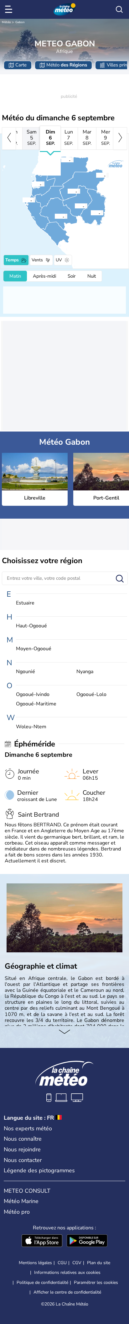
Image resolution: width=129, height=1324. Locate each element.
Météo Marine (21, 1201)
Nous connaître (23, 1139)
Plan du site (98, 1263)
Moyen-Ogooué (33, 649)
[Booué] (67, 191)
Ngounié (25, 672)
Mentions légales (35, 1263)
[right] (120, 138)
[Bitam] (61, 160)
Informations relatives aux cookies (67, 1272)
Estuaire (25, 603)
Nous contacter (23, 1160)
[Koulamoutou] (74, 206)
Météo (6, 22)
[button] (33, 184)
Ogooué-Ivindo (32, 695)
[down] (64, 1032)
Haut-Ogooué (31, 626)
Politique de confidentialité (42, 1282)
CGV (76, 1263)
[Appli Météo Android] (87, 1241)
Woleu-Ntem (31, 727)
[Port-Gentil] (22, 200)
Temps (12, 260)
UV (59, 260)
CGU (62, 1263)
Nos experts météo (28, 1128)
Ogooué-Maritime (36, 704)
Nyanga (84, 672)
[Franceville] (90, 213)
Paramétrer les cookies (96, 1282)
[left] (9, 138)
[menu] (10, 9)
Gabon (20, 22)
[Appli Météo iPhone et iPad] (42, 1241)
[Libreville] (31, 184)
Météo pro (17, 1212)
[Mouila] (54, 216)
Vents (37, 260)
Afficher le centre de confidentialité (67, 1292)
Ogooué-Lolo (91, 695)
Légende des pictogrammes (39, 1170)
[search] (119, 9)
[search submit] (119, 579)
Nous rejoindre (22, 1149)
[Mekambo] (96, 175)
